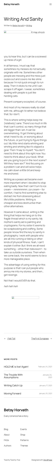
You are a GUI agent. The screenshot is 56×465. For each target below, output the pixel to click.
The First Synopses (40, 338)
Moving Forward (12, 393)
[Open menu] (50, 4)
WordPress (47, 460)
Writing (29, 25)
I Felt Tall (11, 338)
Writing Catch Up (13, 385)
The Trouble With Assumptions (13, 376)
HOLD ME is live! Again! (16, 366)
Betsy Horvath (12, 4)
